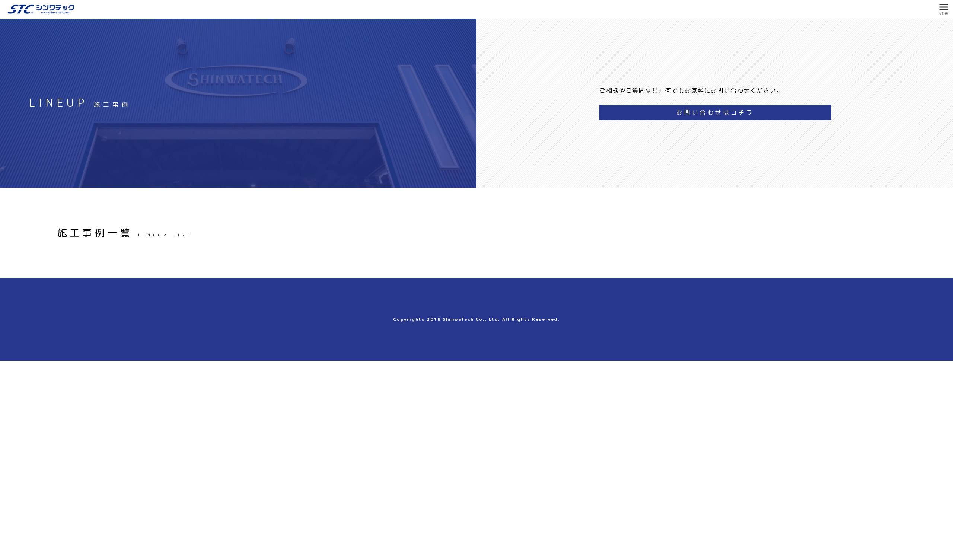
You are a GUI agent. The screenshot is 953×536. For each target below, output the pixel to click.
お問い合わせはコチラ (715, 112)
